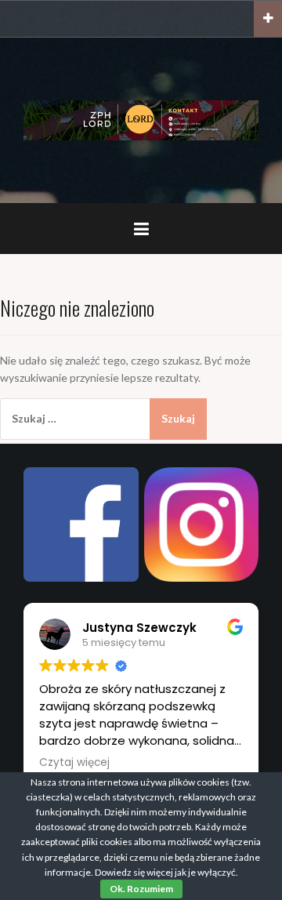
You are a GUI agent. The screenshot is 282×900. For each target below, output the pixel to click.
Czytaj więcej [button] (74, 763)
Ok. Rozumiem (141, 889)
